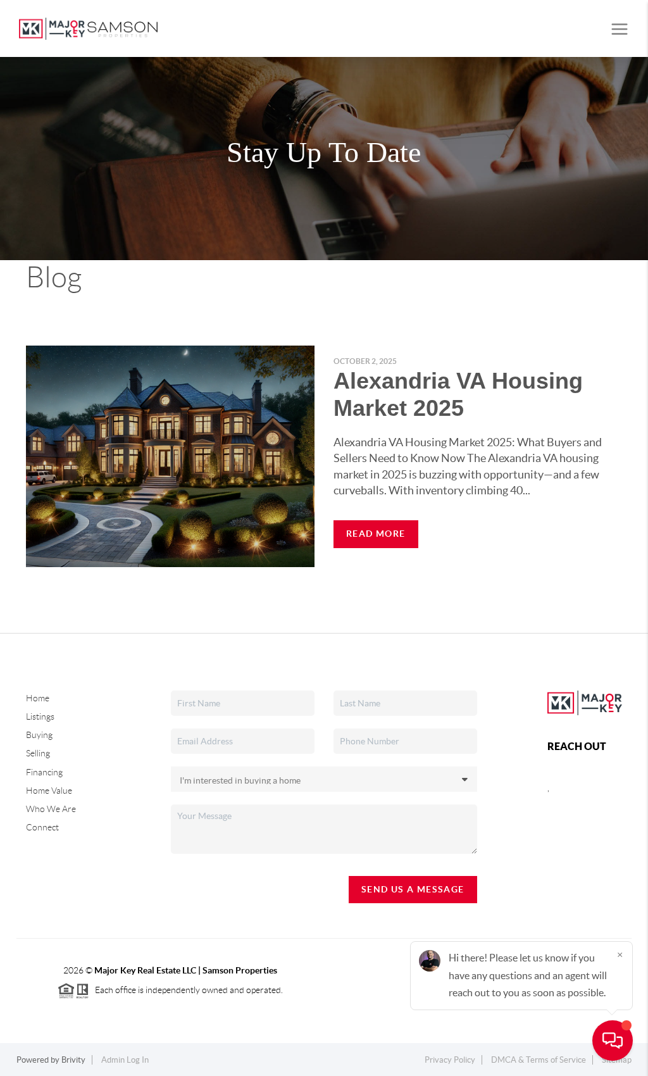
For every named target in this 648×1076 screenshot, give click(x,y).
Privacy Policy (450, 1060)
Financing (44, 772)
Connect (42, 827)
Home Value (49, 790)
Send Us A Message (412, 889)
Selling (38, 753)
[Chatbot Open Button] (612, 1040)
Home (37, 698)
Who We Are (51, 809)
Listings (40, 716)
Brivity (73, 1060)
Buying (39, 735)
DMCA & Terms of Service (538, 1060)
